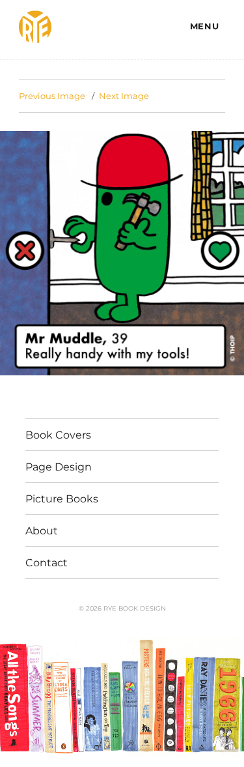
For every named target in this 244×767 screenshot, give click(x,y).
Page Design (58, 467)
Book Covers (58, 435)
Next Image (124, 96)
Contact (46, 563)
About (41, 531)
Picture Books (61, 499)
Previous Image (52, 96)
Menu (204, 26)
